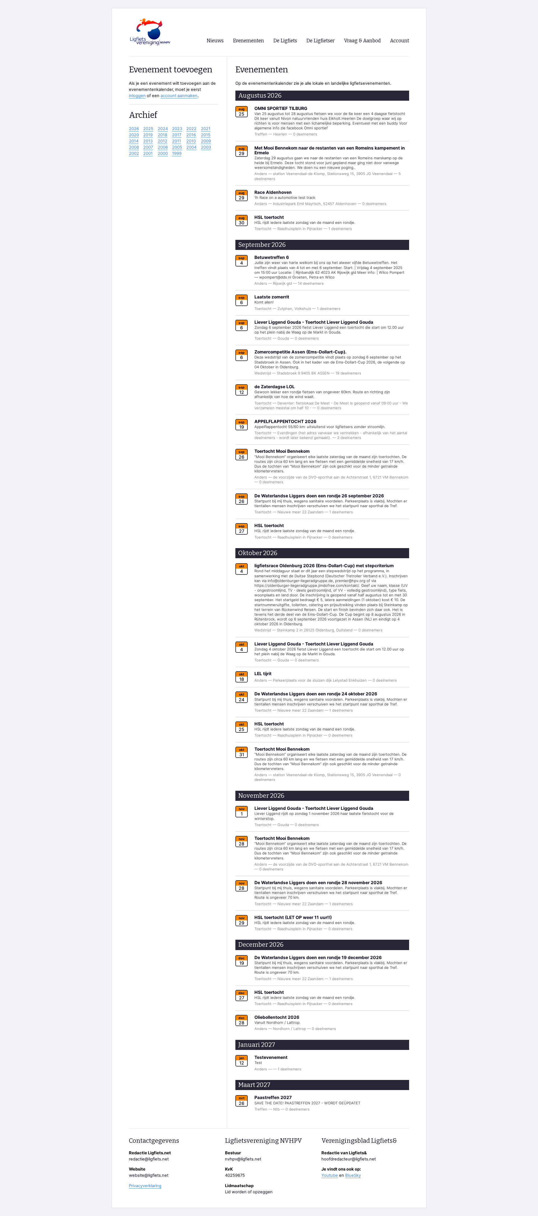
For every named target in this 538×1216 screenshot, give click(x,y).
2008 (134, 147)
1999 (177, 153)
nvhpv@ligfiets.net (243, 1159)
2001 (148, 153)
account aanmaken (179, 95)
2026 (134, 128)
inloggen (137, 95)
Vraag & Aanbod (362, 41)
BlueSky (353, 1175)
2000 (163, 153)
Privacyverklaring (145, 1185)
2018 (162, 134)
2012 (162, 141)
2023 (177, 128)
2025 (148, 128)
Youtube (329, 1175)
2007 (148, 147)
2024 (163, 128)
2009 (206, 141)
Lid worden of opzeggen (249, 1191)
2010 (191, 141)
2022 (191, 128)
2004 (191, 147)
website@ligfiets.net (148, 1175)
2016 (191, 134)
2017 (176, 134)
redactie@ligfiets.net (149, 1159)
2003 (206, 147)
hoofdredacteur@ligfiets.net (348, 1159)
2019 (148, 134)
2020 (134, 134)
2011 (176, 141)
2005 (177, 147)
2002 (134, 153)
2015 (205, 134)
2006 (163, 147)
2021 (205, 128)
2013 (148, 141)
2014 (133, 141)
